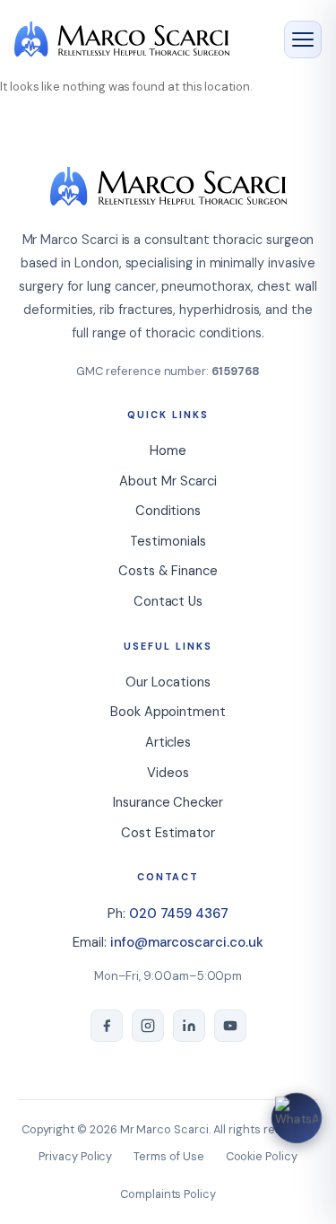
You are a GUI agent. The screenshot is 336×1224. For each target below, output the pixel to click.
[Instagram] (148, 1026)
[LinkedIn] (189, 1026)
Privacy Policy (75, 1156)
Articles (168, 742)
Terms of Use (168, 1156)
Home (168, 450)
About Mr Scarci (167, 481)
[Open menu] (303, 39)
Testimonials (167, 541)
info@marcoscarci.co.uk (186, 942)
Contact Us (168, 601)
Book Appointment (168, 712)
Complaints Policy (168, 1194)
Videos (168, 773)
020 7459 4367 (178, 913)
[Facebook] (106, 1026)
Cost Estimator (167, 833)
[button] (296, 1118)
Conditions (168, 511)
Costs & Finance (168, 571)
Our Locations (167, 682)
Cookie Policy (261, 1156)
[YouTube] (230, 1026)
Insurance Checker (168, 802)
